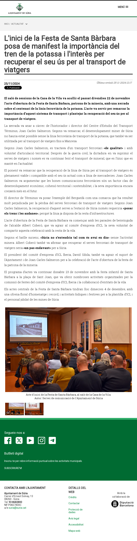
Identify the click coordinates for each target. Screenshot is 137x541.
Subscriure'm (13, 468)
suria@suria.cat (17, 507)
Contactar (74, 503)
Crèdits (72, 497)
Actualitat (17, 24)
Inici (6, 24)
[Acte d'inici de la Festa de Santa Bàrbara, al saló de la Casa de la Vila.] (68, 349)
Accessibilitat (75, 524)
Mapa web (74, 531)
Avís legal (73, 518)
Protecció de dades (75, 511)
